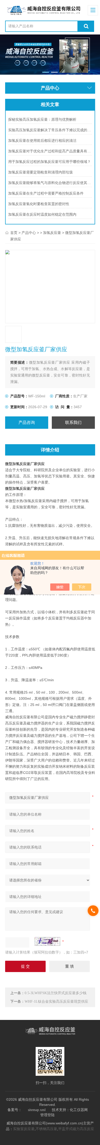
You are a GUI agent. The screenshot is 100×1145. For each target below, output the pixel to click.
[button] (45, 72)
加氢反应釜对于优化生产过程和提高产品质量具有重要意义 (50, 151)
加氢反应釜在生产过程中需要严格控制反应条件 (46, 193)
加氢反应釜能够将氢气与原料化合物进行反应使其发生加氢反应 (50, 183)
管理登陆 (47, 1115)
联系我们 (73, 422)
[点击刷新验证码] (47, 941)
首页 (13, 233)
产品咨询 (26, 422)
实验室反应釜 (24, 1129)
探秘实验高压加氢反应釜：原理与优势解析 (42, 119)
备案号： (14, 1110)
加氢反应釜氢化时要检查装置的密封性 (38, 204)
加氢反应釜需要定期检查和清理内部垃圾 (40, 172)
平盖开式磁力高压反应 (76, 1129)
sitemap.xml (37, 1110)
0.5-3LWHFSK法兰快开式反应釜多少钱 (55, 993)
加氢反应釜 (52, 233)
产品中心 (29, 233)
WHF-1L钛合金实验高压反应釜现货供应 (56, 1001)
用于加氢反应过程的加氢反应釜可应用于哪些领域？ (49, 162)
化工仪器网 (79, 1110)
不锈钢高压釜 (46, 1129)
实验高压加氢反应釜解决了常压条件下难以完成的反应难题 (50, 130)
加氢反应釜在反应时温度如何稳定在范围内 (42, 214)
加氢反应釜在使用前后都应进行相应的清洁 (42, 141)
